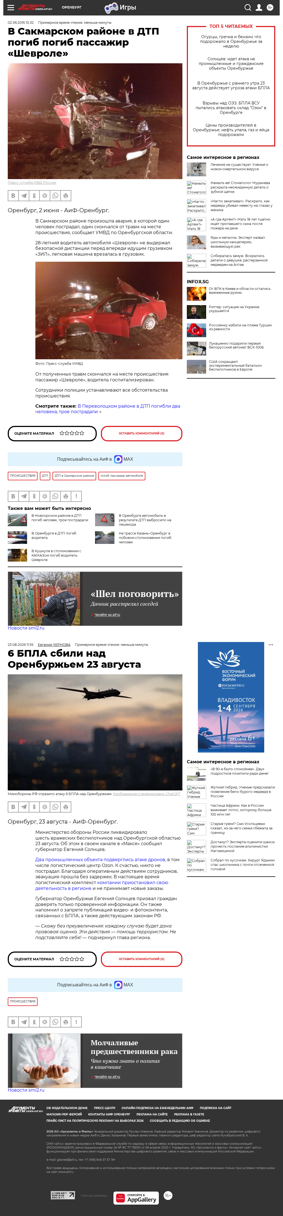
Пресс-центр (104, 1108)
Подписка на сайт (215, 1108)
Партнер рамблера (94, 1195)
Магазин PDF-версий (64, 1114)
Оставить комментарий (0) (141, 433)
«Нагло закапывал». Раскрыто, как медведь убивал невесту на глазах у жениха (241, 205)
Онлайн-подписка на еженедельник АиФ (157, 1108)
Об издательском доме (67, 1108)
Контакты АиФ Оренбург (109, 1114)
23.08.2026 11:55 (20, 645)
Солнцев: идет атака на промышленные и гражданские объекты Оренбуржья (231, 64)
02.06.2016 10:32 (21, 22)
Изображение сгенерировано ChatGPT (146, 794)
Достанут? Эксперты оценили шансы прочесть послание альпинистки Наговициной (243, 846)
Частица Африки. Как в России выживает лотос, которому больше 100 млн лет (241, 809)
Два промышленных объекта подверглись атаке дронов (100, 859)
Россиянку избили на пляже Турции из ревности (240, 327)
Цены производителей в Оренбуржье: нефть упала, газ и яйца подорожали (231, 130)
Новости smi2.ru (26, 628)
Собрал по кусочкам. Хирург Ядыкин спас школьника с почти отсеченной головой (243, 864)
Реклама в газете (189, 1114)
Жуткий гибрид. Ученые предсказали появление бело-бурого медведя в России (243, 791)
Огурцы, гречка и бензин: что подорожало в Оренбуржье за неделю (231, 42)
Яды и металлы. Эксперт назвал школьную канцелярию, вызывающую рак (238, 241)
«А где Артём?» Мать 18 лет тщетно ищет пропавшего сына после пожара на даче (241, 223)
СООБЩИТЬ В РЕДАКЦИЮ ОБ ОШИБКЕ (180, 1121)
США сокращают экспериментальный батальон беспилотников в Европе (235, 365)
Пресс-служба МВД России (32, 182)
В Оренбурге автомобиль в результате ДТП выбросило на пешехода (145, 519)
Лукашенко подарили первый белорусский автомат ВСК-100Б (236, 345)
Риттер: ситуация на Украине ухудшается (234, 309)
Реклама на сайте (152, 1114)
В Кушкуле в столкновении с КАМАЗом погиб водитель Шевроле (56, 555)
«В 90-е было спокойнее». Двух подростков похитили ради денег (240, 771)
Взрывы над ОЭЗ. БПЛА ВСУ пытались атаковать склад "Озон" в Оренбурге (231, 108)
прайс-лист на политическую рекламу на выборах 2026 (94, 1121)
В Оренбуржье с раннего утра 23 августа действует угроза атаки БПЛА (231, 85)
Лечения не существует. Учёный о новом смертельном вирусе (239, 167)
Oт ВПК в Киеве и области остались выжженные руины (240, 291)
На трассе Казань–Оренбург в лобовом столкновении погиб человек (145, 537)
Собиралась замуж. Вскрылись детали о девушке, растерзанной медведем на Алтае (239, 260)
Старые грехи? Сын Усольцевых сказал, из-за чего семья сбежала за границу (241, 828)
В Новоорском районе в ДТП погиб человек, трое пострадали (60, 517)
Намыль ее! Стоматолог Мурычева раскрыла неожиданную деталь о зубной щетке (240, 187)
